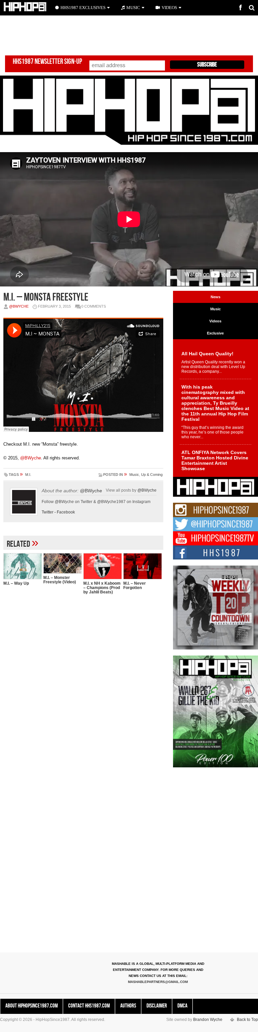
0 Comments (93, 306)
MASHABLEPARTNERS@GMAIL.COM (158, 982)
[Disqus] (83, 686)
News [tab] (215, 297)
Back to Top (247, 1019)
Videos (169, 7)
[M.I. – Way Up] (22, 566)
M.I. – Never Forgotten (134, 585)
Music (134, 475)
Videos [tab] (215, 321)
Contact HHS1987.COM (89, 1005)
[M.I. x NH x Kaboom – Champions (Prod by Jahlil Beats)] (102, 566)
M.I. (28, 475)
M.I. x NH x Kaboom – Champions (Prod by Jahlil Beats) (102, 587)
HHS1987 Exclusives (82, 7)
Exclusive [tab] (215, 333)
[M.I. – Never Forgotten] (142, 566)
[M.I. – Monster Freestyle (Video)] (62, 563)
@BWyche (19, 306)
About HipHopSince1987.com (31, 1005)
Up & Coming (152, 475)
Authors (128, 1005)
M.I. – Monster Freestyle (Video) (59, 579)
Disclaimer (156, 1005)
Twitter (47, 512)
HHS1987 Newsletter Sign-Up (47, 61)
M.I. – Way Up (16, 583)
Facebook (66, 512)
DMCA (182, 1005)
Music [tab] (215, 309)
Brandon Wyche (207, 1019)
